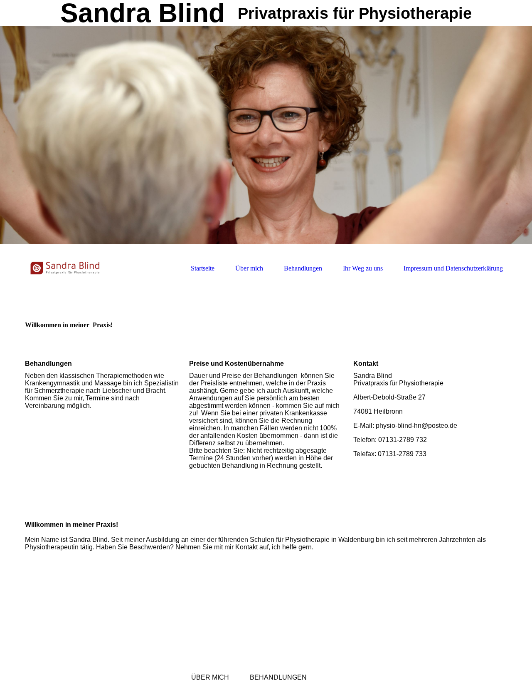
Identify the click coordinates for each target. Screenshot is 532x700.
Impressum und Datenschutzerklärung (453, 268)
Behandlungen (303, 268)
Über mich (249, 268)
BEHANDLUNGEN (279, 677)
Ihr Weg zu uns (363, 268)
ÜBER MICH (210, 677)
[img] (266, 135)
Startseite (202, 268)
